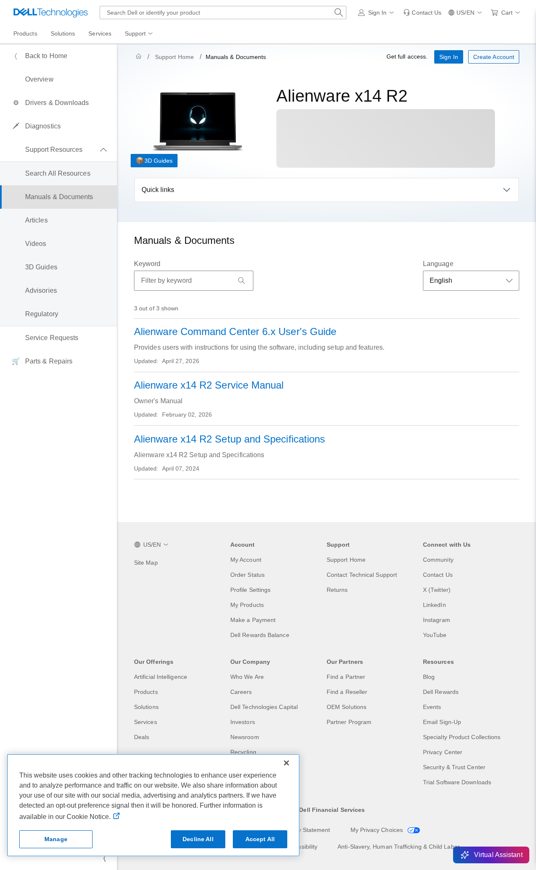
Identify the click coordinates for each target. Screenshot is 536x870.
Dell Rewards (441, 691)
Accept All (260, 839)
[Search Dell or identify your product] (338, 12)
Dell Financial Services (332, 809)
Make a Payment (253, 620)
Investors (242, 722)
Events (432, 707)
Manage (55, 839)
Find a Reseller (347, 691)
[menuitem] (139, 34)
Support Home (174, 57)
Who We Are (247, 676)
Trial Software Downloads (457, 782)
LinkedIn (434, 604)
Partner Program (349, 722)
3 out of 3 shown (156, 308)
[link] (422, 12)
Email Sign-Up (442, 722)
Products (146, 691)
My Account (245, 559)
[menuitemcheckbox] (58, 149)
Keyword (147, 263)
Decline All (198, 839)
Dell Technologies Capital (264, 707)
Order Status (247, 574)
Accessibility (301, 846)
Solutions (146, 707)
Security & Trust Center (454, 767)
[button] (377, 12)
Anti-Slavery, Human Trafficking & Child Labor (399, 846)
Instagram (436, 620)
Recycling (243, 752)
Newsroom (244, 737)
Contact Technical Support (362, 574)
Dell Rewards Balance (259, 635)
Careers (241, 691)
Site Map (146, 562)
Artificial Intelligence (160, 676)
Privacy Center (442, 752)
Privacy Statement (305, 829)
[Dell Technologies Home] (50, 12)
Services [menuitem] (99, 33)
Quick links (158, 189)
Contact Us (438, 574)
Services (145, 722)
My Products (247, 604)
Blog (429, 676)
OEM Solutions (346, 707)
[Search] (242, 281)
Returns (337, 589)
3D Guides (158, 160)
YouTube (435, 635)
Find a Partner (346, 676)
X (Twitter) (437, 589)
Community (438, 559)
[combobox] (223, 12)
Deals (141, 737)
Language (438, 263)
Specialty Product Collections (461, 737)
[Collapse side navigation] (104, 858)
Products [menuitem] (25, 33)
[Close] (286, 763)
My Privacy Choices (377, 829)
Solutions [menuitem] (63, 33)
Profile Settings (250, 589)
